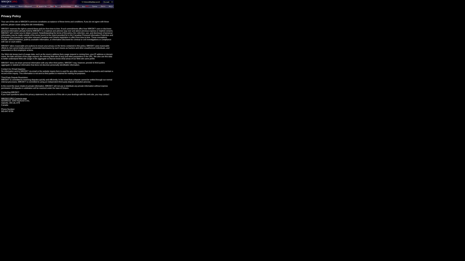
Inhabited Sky (43, 6)
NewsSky (53, 6)
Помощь (94, 6)
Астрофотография (66, 6)
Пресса (103, 6)
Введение (12, 6)
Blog (85, 6)
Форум (77, 6)
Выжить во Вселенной (25, 6)
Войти (111, 6)
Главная (3, 6)
